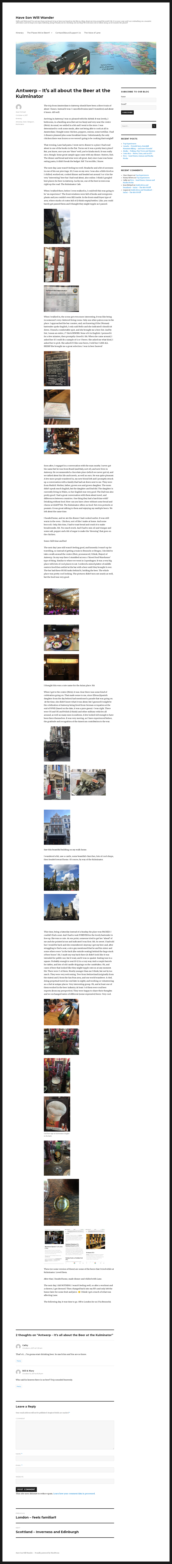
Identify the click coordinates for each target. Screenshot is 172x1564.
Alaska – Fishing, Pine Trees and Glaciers (139, 151)
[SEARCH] (154, 126)
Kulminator (20, 124)
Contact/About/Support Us (68, 33)
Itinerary (20, 33)
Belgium (30, 122)
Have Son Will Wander (35, 18)
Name (19, 1454)
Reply (19, 1361)
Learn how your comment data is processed (74, 1493)
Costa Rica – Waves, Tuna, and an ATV (137, 154)
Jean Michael (21, 112)
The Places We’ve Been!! (38, 33)
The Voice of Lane (92, 33)
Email (19, 1465)
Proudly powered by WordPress (47, 1553)
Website (20, 1477)
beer (25, 122)
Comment (20, 1418)
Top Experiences (129, 144)
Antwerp (19, 122)
